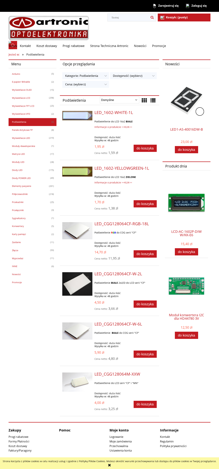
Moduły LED (18, 162)
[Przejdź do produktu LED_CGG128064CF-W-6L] (77, 331)
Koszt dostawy (18, 446)
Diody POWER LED (21, 178)
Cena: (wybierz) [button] (75, 84)
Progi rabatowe (18, 437)
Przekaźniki (17, 202)
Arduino (16, 73)
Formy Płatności (19, 441)
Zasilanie (16, 242)
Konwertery (18, 226)
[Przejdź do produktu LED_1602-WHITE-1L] (77, 115)
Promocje (17, 282)
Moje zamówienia (121, 441)
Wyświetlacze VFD (21, 113)
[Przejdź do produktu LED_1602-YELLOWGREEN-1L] (77, 172)
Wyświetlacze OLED (22, 89)
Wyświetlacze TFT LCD (23, 105)
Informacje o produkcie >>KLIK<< (113, 127)
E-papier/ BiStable (21, 81)
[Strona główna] (49, 26)
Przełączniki (18, 210)
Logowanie (116, 437)
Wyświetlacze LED (21, 138)
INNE (14, 266)
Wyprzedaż (17, 258)
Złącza (15, 250)
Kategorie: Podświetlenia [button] (81, 76)
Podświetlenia (19, 121)
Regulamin (167, 441)
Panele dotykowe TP (22, 129)
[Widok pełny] (153, 100)
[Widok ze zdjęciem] (144, 100)
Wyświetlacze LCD (21, 97)
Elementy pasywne (21, 186)
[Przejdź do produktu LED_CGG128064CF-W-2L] (77, 284)
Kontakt (165, 437)
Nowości (16, 274)
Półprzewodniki (20, 194)
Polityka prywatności (173, 446)
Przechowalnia (119, 446)
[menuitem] (25, 46)
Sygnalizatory (19, 218)
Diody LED (17, 170)
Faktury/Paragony (20, 450)
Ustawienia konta (121, 450)
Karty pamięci (19, 234)
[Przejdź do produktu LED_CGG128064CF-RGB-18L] (77, 230)
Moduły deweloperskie (23, 146)
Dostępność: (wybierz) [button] (127, 76)
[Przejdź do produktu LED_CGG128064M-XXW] (77, 382)
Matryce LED (18, 153)
